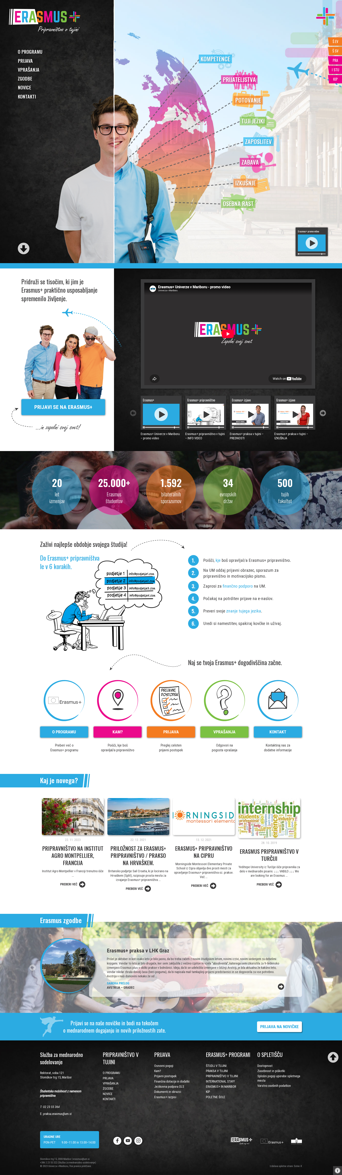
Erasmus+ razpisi (165, 1097)
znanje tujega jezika (243, 611)
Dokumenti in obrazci (167, 1092)
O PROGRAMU (30, 51)
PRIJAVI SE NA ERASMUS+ (63, 407)
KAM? (118, 731)
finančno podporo (238, 586)
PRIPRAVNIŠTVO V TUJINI (222, 1076)
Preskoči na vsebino (14, 2)
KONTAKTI (27, 96)
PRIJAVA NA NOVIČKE (279, 1026)
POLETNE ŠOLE (215, 1097)
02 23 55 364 (51, 1107)
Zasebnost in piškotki (271, 1071)
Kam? (157, 1071)
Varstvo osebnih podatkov (274, 1086)
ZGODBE (25, 78)
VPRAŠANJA (28, 69)
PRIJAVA (25, 60)
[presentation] (323, 413)
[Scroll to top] (333, 1057)
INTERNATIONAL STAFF (220, 1081)
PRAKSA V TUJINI (217, 1071)
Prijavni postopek (165, 1076)
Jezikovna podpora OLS (169, 1086)
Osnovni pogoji (163, 1066)
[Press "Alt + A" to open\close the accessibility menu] (337, 1170)
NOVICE (24, 87)
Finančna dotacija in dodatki (172, 1081)
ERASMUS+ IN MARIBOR (221, 1086)
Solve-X (298, 1166)
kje (218, 560)
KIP (208, 1092)
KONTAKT (278, 731)
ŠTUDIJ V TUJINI (216, 1066)
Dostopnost (265, 1066)
